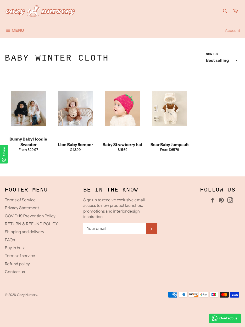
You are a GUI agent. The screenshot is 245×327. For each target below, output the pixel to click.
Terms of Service (20, 199)
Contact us (15, 271)
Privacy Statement (22, 207)
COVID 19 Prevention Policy (30, 216)
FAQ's (10, 239)
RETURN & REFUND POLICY (31, 223)
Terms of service (20, 255)
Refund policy (17, 263)
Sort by (212, 54)
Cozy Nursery (27, 295)
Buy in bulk (15, 247)
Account (232, 30)
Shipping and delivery (24, 231)
